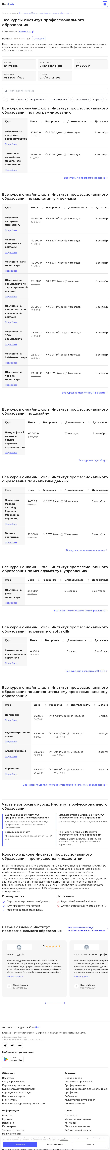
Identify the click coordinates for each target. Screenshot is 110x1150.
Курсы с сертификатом (16, 1085)
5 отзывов (39, 38)
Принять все (20, 1144)
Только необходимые (55, 1144)
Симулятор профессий (78, 1081)
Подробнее (11, 144)
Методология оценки (77, 1119)
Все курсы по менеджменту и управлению (79, 610)
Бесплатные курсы (13, 1096)
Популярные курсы (13, 1081)
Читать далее (14, 976)
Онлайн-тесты (73, 1078)
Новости (7, 1115)
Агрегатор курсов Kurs (21, 1027)
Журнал (7, 1119)
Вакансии (8, 1122)
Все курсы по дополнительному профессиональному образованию (64, 784)
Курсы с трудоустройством (18, 1089)
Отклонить (90, 1144)
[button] (49, 1003)
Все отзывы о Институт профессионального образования (86, 929)
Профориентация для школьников (85, 1089)
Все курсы (8, 1078)
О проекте (70, 1115)
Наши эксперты (11, 1133)
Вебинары (70, 1096)
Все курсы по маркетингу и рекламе (83, 392)
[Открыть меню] (105, 4)
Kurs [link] (8, 4)
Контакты (70, 1122)
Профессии (71, 1092)
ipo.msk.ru (25, 31)
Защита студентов (13, 1130)
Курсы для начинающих (17, 1092)
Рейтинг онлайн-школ (78, 1130)
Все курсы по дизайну (91, 460)
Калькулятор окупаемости (80, 1099)
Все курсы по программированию (84, 177)
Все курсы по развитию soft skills (85, 671)
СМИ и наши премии (77, 1126)
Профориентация (75, 1085)
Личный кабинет (74, 1103)
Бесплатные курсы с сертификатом (23, 1103)
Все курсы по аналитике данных (85, 550)
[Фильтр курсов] (12, 99)
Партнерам (9, 1126)
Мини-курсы (9, 1099)
